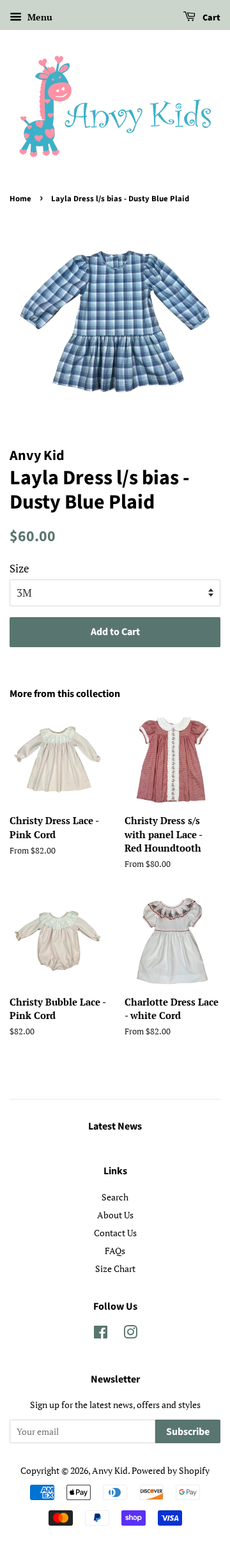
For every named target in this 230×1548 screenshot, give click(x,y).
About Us (115, 1215)
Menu (38, 17)
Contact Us (115, 1233)
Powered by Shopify (171, 1470)
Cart (210, 17)
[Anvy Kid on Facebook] (100, 1334)
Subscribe (188, 1432)
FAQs (115, 1251)
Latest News (115, 1126)
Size (19, 568)
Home (20, 198)
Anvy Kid (110, 1470)
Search (115, 1197)
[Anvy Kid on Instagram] (130, 1334)
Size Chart (115, 1268)
